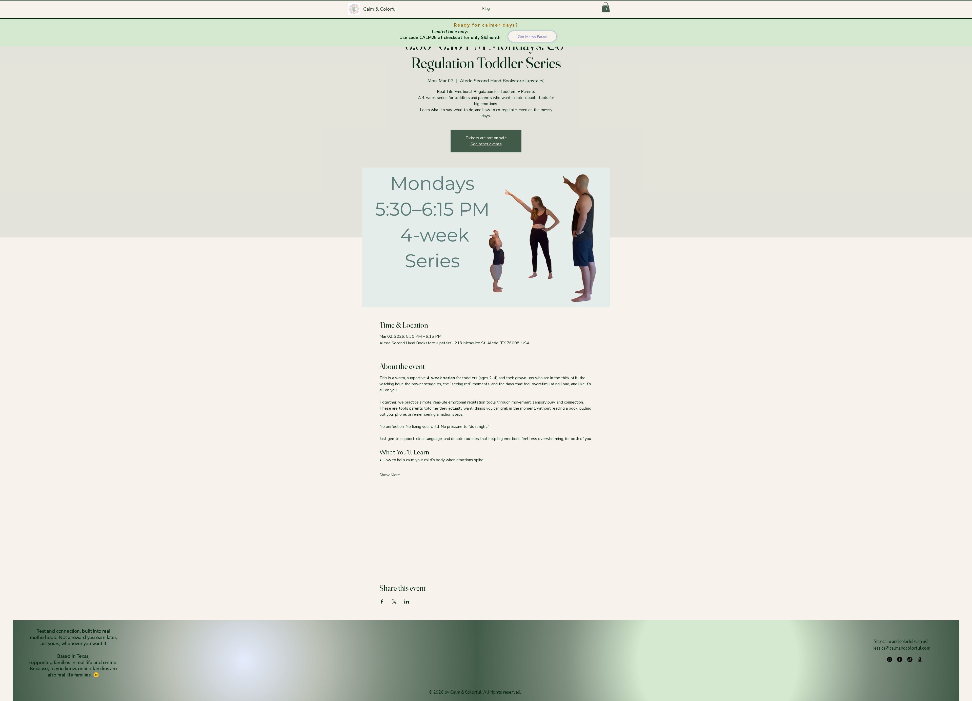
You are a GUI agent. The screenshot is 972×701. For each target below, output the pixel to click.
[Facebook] (900, 659)
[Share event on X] (394, 601)
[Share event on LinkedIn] (406, 601)
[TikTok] (910, 659)
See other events (486, 144)
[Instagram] (889, 659)
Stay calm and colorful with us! (901, 641)
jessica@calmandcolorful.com (902, 648)
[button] (605, 7)
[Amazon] (920, 659)
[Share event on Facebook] (381, 601)
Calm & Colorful (380, 9)
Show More (389, 475)
